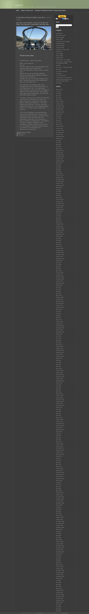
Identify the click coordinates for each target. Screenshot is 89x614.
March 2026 (59, 99)
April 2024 (58, 146)
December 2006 (60, 570)
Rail (57, 65)
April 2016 (58, 342)
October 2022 (59, 183)
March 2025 (59, 124)
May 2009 (58, 511)
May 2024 (58, 144)
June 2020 (58, 240)
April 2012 (58, 439)
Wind (57, 83)
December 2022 (60, 179)
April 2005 (58, 610)
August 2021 (59, 211)
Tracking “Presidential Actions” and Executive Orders (50, 10)
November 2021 (60, 205)
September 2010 (60, 478)
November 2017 (60, 303)
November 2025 (60, 107)
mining (57, 51)
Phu (55, 613)
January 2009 (59, 519)
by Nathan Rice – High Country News (30, 60)
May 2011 (58, 462)
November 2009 (60, 498)
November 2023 (60, 156)
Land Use (58, 47)
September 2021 (60, 209)
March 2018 (59, 295)
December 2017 (60, 301)
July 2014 (58, 384)
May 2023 (58, 169)
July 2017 (58, 311)
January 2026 (59, 103)
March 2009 (59, 515)
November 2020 (60, 230)
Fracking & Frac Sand (61, 41)
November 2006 (60, 572)
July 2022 (58, 189)
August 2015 (59, 358)
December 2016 (60, 325)
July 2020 (58, 238)
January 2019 (59, 274)
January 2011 (59, 470)
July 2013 (58, 409)
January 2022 (59, 201)
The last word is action (27, 55)
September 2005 (60, 600)
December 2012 (60, 423)
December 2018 (60, 276)
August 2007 (59, 553)
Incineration (59, 45)
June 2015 (58, 362)
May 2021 (58, 217)
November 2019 (60, 254)
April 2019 (58, 268)
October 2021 (59, 207)
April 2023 (58, 171)
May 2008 (58, 535)
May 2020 (58, 242)
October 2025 (59, 109)
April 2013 (58, 415)
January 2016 (59, 348)
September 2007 (60, 551)
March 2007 (59, 564)
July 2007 (58, 555)
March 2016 (59, 344)
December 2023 (60, 154)
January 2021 (59, 226)
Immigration (59, 43)
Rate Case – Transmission (62, 67)
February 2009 (59, 517)
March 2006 (59, 588)
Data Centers (59, 35)
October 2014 (59, 378)
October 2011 (59, 452)
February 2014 (59, 395)
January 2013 (59, 421)
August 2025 (59, 114)
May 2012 (58, 437)
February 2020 (59, 248)
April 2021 (58, 219)
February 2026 (59, 101)
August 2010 (59, 480)
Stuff (57, 73)
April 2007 (58, 562)
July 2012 (58, 433)
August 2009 (59, 505)
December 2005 (60, 594)
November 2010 (60, 474)
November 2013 (60, 401)
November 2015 (60, 352)
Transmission (59, 75)
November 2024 (60, 132)
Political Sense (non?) (61, 59)
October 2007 (59, 549)
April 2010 (58, 488)
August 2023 (59, 162)
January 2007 (59, 568)
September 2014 (60, 380)
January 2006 (59, 592)
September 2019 (60, 258)
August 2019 (59, 260)
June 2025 (58, 118)
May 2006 (58, 584)
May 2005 (58, 608)
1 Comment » (21, 135)
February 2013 (59, 419)
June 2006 (58, 582)
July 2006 (58, 580)
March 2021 (59, 222)
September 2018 (60, 283)
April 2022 (58, 195)
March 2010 (59, 490)
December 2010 (60, 472)
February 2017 (59, 321)
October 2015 (59, 354)
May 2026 (58, 95)
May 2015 (58, 364)
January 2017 (59, 323)
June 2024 (58, 142)
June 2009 (58, 509)
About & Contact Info (27, 10)
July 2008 (58, 531)
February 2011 (59, 468)
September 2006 (60, 576)
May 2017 (58, 315)
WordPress (65, 613)
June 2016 (58, 338)
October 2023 (59, 158)
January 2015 (59, 372)
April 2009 (58, 513)
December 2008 (60, 521)
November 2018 (60, 279)
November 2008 (60, 523)
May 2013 (58, 413)
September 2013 (60, 405)
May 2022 (58, 193)
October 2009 (59, 500)
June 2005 (58, 606)
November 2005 (60, 596)
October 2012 (59, 427)
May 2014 (58, 388)
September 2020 (60, 234)
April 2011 (58, 464)
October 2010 (59, 476)
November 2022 (60, 181)
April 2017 (58, 317)
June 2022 (58, 191)
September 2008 (60, 527)
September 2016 (60, 331)
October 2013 (59, 403)
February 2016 (59, 346)
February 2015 (59, 370)
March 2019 (59, 270)
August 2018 (59, 285)
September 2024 (60, 136)
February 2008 (59, 541)
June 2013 (58, 411)
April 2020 (58, 244)
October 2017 (59, 305)
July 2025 (58, 116)
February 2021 (59, 224)
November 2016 (60, 327)
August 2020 (59, 236)
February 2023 (59, 175)
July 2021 (58, 213)
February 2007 (59, 566)
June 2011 (58, 460)
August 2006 (59, 578)
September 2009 (60, 503)
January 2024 (59, 152)
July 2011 (58, 458)
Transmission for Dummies (63, 77)
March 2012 (59, 441)
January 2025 (59, 128)
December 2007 (60, 545)
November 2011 (60, 450)
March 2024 (59, 148)
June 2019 (58, 264)
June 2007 (58, 557)
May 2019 (58, 266)
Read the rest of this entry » (28, 129)
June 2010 (58, 484)
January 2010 (59, 494)
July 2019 (58, 262)
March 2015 (59, 368)
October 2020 (59, 232)
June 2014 (58, 386)
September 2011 (60, 454)
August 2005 (59, 602)
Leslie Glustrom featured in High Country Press (30, 17)
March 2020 (59, 246)
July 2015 (58, 360)
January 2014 (59, 397)
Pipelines (58, 57)
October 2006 (59, 574)
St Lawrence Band (60, 71)
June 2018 (58, 289)
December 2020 (60, 228)
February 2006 (59, 590)
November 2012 (60, 425)
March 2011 (59, 466)
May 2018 (58, 291)
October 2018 (59, 281)
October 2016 (59, 329)
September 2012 (60, 429)
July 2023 (58, 165)
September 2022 (60, 185)
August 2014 (59, 382)
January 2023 (59, 177)
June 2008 (58, 533)
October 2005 (59, 598)
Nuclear (58, 53)
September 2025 (60, 112)
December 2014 (60, 374)
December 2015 (60, 350)
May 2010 (58, 486)
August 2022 (59, 187)
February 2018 (59, 297)
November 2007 (60, 547)
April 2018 (58, 293)
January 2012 (59, 446)
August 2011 (59, 456)
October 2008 (59, 525)
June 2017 (58, 313)
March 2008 (59, 539)
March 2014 (59, 393)
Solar (57, 69)
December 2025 (60, 105)
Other (57, 55)
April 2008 (58, 537)
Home (17, 10)
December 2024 (60, 130)
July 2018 (58, 287)
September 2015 (60, 356)
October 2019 (59, 256)
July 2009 (58, 507)
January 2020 (59, 250)
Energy (23, 133)
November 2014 (60, 376)
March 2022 (59, 197)
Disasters (58, 37)
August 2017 (59, 309)
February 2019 (59, 272)
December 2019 (60, 252)
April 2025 (58, 122)
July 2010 (58, 482)
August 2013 (59, 407)
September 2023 (60, 160)
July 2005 (58, 604)
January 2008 (59, 543)
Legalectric (19, 5)
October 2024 (59, 134)
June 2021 (58, 215)
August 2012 (59, 431)
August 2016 (59, 333)
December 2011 (60, 447)
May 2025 (58, 120)
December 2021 (60, 203)
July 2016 (58, 336)
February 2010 (59, 492)
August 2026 (59, 89)
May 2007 (58, 560)
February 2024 (59, 150)
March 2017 (59, 319)
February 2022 (59, 199)
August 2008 (59, 529)
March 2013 (59, 417)
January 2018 (59, 299)
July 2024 (58, 140)
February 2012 (59, 443)
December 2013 (60, 399)
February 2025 (59, 126)
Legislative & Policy (61, 49)
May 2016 (58, 340)
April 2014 (58, 390)
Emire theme (40, 613)
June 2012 (58, 435)
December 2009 (60, 496)
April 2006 (58, 586)
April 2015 (58, 366)
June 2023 (58, 166)
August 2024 (59, 138)
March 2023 (59, 173)
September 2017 (60, 307)
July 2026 (58, 91)
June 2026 (58, 93)
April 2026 (58, 97)
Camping (58, 33)
